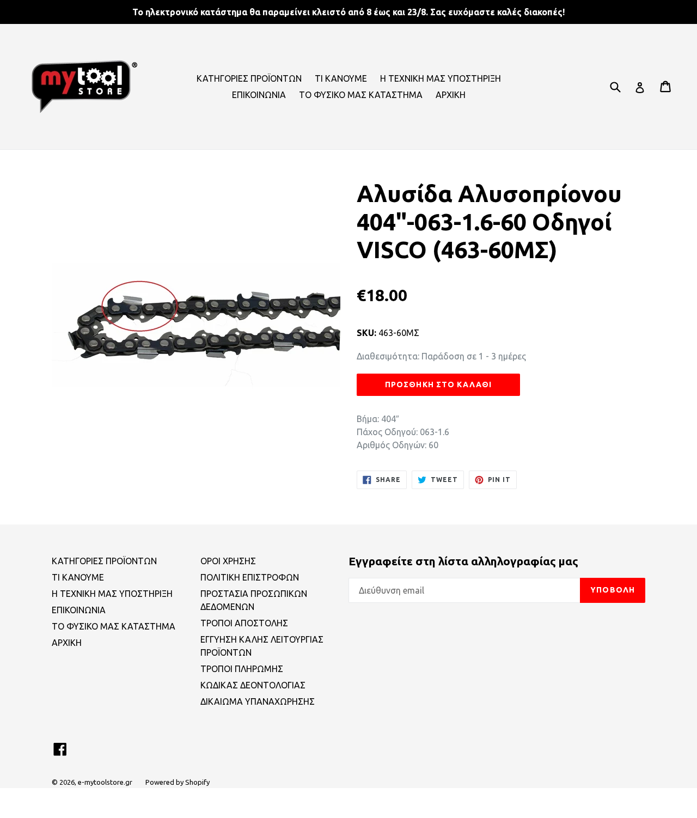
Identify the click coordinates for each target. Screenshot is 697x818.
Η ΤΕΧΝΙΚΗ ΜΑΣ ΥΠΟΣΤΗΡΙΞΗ (440, 78)
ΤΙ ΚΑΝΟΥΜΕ (341, 78)
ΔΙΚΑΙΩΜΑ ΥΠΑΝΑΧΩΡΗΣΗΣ (257, 701)
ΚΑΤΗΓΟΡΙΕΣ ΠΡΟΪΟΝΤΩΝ (249, 78)
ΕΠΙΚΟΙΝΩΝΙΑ (259, 95)
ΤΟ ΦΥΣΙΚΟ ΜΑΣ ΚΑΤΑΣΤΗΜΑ (361, 95)
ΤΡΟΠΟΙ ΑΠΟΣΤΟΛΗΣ (244, 623)
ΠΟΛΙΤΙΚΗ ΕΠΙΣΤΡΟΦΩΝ (249, 577)
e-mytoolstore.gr (105, 782)
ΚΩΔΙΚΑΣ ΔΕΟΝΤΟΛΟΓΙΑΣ (252, 685)
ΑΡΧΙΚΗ (451, 95)
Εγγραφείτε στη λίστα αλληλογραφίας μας (463, 560)
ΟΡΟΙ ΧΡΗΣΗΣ (228, 561)
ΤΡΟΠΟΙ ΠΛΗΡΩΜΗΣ (241, 669)
